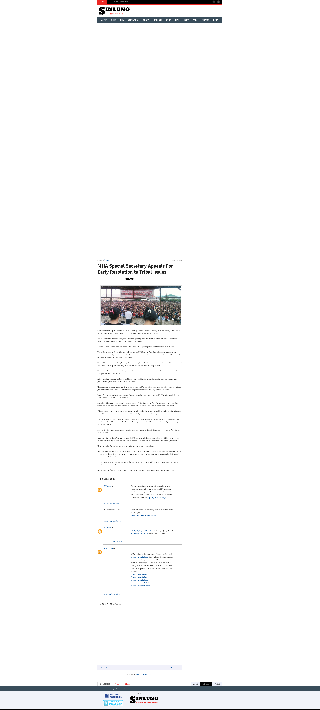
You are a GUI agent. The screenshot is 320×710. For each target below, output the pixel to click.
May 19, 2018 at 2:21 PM (112, 503)
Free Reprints (128, 689)
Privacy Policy (114, 689)
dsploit (133, 515)
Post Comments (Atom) (144, 674)
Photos (127, 684)
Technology (158, 20)
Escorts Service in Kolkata (140, 583)
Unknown (107, 486)
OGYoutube (140, 515)
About (195, 684)
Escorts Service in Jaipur (140, 557)
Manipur (107, 260)
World (113, 20)
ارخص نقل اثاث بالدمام (139, 533)
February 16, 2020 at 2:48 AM (113, 542)
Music (177, 20)
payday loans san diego (157, 497)
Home (140, 668)
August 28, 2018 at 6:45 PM (112, 521)
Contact (217, 684)
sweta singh (108, 548)
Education (205, 20)
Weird (195, 20)
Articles (104, 20)
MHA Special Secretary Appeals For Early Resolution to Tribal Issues (135, 269)
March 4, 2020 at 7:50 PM (112, 594)
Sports (186, 20)
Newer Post (105, 668)
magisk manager (150, 515)
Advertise (206, 684)
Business (146, 20)
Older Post (174, 668)
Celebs (168, 20)
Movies (215, 20)
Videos (117, 684)
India (122, 20)
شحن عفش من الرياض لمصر (141, 530)
